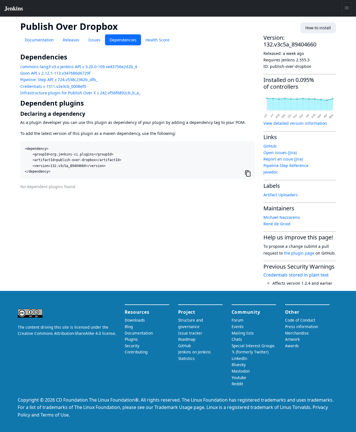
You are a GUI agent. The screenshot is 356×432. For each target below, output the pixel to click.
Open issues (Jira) (280, 152)
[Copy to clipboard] (248, 173)
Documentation (39, 40)
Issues (94, 40)
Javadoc (270, 172)
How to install (318, 27)
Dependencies (122, 40)
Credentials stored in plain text (296, 275)
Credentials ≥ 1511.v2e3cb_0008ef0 (53, 86)
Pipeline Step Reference (285, 165)
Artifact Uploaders (280, 194)
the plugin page (299, 253)
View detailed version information (295, 123)
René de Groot (276, 223)
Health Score (157, 40)
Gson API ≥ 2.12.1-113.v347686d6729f (55, 73)
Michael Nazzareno (281, 217)
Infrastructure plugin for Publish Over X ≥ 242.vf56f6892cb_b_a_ (80, 92)
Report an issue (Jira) (283, 159)
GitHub (270, 146)
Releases (71, 40)
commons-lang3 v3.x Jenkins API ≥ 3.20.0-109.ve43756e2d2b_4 (78, 66)
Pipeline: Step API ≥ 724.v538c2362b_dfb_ (59, 79)
